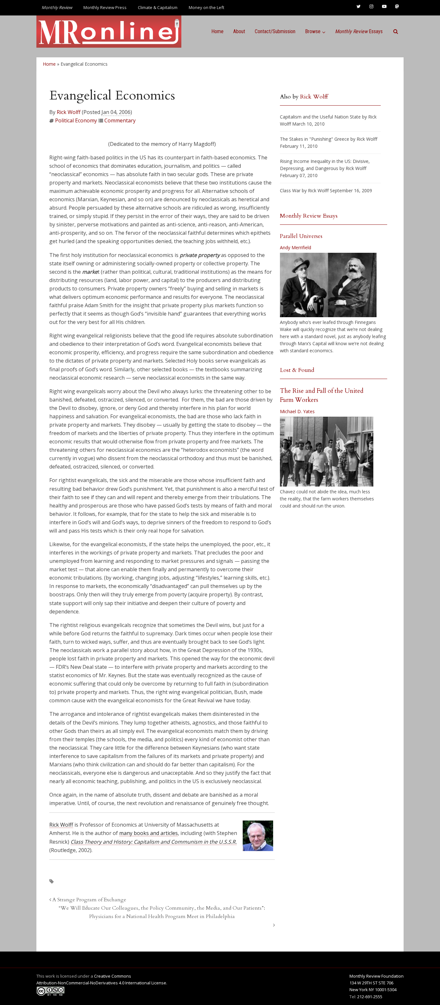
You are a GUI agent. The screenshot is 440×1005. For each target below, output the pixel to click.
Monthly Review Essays (309, 216)
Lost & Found (297, 370)
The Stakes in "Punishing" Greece (314, 139)
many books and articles (148, 833)
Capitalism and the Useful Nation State (320, 117)
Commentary (120, 120)
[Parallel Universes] (328, 285)
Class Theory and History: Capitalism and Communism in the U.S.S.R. (154, 841)
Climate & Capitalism (157, 7)
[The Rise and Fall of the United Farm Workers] (326, 452)
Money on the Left (206, 7)
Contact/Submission (275, 31)
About (239, 31)
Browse (312, 31)
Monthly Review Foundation (376, 976)
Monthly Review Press (105, 7)
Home (217, 31)
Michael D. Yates (297, 411)
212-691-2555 (369, 997)
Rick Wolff (69, 112)
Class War (290, 190)
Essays (359, 31)
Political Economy (76, 120)
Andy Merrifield (295, 247)
